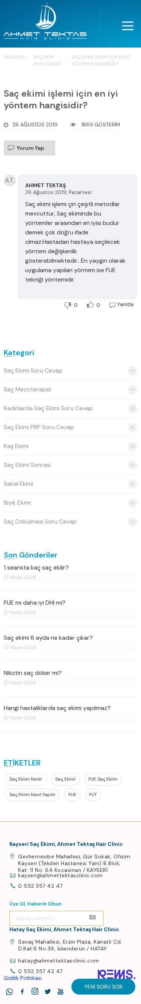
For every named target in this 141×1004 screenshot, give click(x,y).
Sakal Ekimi (69, 484)
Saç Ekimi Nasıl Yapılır (32, 794)
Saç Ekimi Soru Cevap (69, 370)
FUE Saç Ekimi (103, 779)
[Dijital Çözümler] (116, 974)
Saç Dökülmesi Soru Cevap (69, 521)
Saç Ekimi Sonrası (69, 465)
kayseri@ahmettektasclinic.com (60, 875)
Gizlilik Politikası (23, 978)
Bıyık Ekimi (69, 503)
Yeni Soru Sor (103, 986)
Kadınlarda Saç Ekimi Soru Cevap (69, 408)
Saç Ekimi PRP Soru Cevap (69, 427)
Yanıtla (125, 304)
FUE (72, 794)
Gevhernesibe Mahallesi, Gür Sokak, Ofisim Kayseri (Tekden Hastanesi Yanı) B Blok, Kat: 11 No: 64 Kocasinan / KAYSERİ (74, 863)
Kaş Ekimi (69, 446)
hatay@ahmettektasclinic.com (58, 960)
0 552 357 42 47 (40, 885)
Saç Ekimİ (65, 779)
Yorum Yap (30, 148)
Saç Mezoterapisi (69, 389)
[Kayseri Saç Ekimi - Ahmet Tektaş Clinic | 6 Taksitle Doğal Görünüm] (45, 23)
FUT (93, 794)
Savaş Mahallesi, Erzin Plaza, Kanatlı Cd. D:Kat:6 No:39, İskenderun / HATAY (70, 945)
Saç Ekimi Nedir (25, 779)
